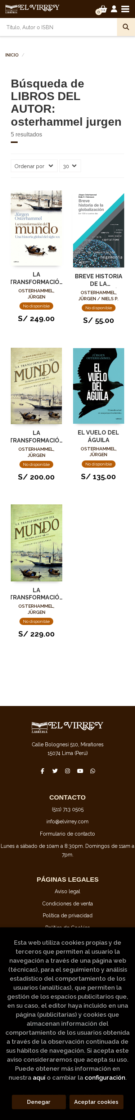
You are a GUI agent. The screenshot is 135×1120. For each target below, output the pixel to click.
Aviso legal (67, 891)
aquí (39, 1077)
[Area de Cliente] (114, 9)
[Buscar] (126, 27)
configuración (105, 1077)
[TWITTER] (55, 770)
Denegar (38, 1102)
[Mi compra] (103, 9)
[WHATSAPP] (92, 770)
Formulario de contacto (67, 834)
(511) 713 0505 (68, 809)
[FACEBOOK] (42, 770)
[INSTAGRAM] (67, 770)
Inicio (12, 55)
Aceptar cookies (96, 1102)
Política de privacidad (68, 915)
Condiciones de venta (67, 904)
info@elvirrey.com (67, 821)
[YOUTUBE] (80, 770)
